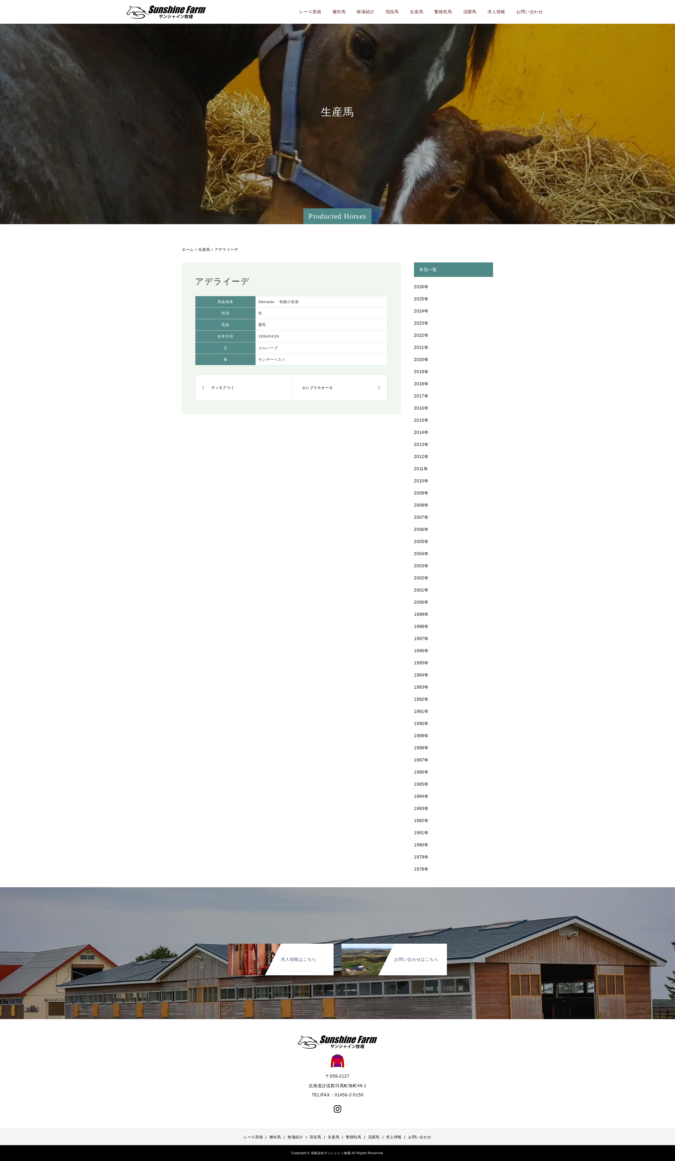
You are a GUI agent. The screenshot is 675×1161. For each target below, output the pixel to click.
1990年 (421, 723)
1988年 (421, 748)
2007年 (421, 517)
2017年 (421, 396)
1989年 (421, 735)
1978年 (421, 869)
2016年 (421, 408)
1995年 (421, 663)
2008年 (421, 505)
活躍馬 (469, 11)
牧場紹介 (365, 11)
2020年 (421, 359)
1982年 (421, 820)
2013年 (421, 444)
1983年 (421, 808)
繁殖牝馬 (443, 11)
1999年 (421, 614)
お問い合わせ (529, 11)
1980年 (421, 845)
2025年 (421, 299)
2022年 (421, 335)
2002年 (421, 578)
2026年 (421, 287)
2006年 (421, 529)
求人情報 (496, 11)
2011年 (421, 469)
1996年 (421, 651)
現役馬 (392, 11)
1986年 (421, 772)
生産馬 (416, 11)
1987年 (421, 760)
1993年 (421, 687)
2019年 (421, 372)
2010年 (421, 481)
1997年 (421, 638)
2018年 (421, 384)
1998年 (421, 626)
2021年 (421, 347)
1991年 (421, 711)
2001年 (421, 590)
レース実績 (310, 11)
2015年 (421, 420)
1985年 (421, 784)
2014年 (421, 432)
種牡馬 (339, 11)
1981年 (421, 833)
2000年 (421, 602)
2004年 (421, 553)
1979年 (421, 857)
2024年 (421, 311)
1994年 (421, 675)
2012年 (421, 456)
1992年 (421, 699)
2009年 (421, 493)
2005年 (421, 541)
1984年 (421, 796)
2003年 (421, 566)
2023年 (421, 323)
